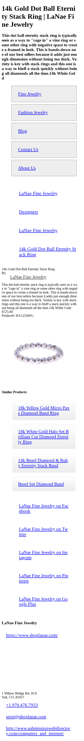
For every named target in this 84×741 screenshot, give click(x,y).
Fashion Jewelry (33, 112)
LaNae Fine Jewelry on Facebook (43, 508)
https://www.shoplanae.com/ (32, 635)
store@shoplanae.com (26, 716)
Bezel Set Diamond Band (41, 484)
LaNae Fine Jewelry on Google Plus (43, 601)
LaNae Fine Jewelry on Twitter (43, 532)
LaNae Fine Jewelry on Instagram (43, 555)
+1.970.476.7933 (22, 704)
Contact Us (28, 149)
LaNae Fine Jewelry (28, 276)
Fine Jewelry (29, 93)
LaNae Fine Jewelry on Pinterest (43, 578)
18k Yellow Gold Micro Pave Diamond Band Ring (44, 410)
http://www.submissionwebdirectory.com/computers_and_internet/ (38, 731)
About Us (27, 167)
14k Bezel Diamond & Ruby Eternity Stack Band (43, 463)
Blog (22, 130)
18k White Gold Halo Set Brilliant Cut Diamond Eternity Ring (43, 436)
